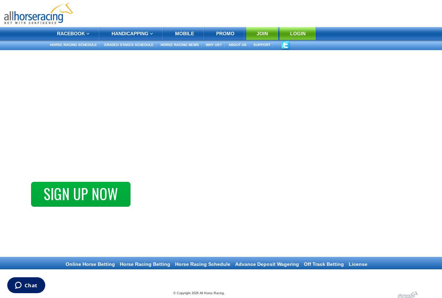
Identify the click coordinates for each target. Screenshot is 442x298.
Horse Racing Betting (145, 264)
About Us (238, 45)
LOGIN (298, 33)
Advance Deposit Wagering (267, 264)
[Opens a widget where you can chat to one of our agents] (26, 286)
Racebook (71, 33)
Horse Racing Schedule (73, 45)
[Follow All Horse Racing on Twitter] (285, 45)
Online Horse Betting (90, 264)
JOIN (262, 33)
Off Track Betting (324, 264)
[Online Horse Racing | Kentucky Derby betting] (39, 13)
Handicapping (130, 33)
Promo (225, 33)
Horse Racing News (180, 45)
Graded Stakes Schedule (129, 45)
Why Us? (214, 45)
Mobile (184, 33)
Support (261, 45)
